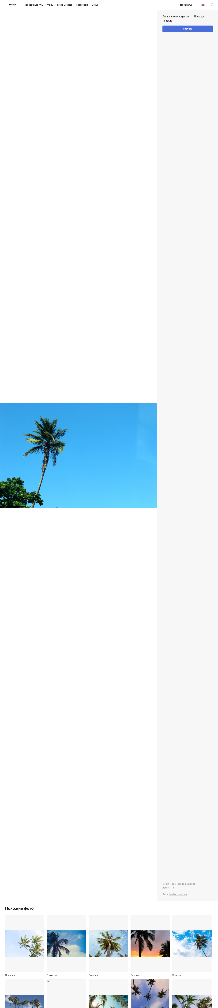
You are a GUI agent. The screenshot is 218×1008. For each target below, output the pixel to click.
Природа (199, 16)
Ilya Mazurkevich (178, 894)
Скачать (187, 28)
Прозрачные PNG (33, 4)
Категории (82, 4)
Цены (95, 4)
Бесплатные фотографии (175, 16)
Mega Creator (64, 4)
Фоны (50, 4)
